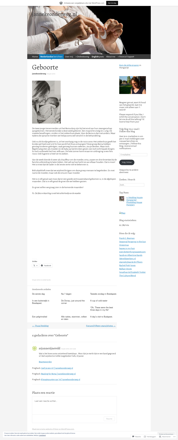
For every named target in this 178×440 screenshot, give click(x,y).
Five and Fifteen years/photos (101, 326)
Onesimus (124, 245)
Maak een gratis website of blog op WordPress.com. (53, 429)
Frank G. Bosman (127, 238)
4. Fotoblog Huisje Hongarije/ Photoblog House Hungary (134, 201)
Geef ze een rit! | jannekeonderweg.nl (57, 368)
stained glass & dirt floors (130, 262)
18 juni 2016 (51, 74)
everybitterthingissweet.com (132, 252)
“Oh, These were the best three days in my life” (101, 308)
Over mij (69, 56)
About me (110, 56)
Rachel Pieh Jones (127, 265)
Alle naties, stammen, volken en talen (74, 317)
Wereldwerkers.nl (127, 258)
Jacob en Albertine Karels (130, 255)
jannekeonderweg (39, 74)
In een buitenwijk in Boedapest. (40, 301)
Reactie (109, 419)
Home (35, 56)
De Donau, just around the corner (73, 301)
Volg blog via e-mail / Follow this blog (129, 130)
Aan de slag (112, 3)
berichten (51, 56)
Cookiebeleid (42, 435)
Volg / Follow (127, 162)
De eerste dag (38, 293)
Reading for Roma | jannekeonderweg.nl (58, 374)
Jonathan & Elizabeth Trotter (132, 272)
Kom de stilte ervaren (129, 65)
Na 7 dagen (66, 293)
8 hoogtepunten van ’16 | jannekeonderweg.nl (60, 379)
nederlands (46, 280)
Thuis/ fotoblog (40, 326)
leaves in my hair (127, 248)
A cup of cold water (98, 300)
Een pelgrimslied (39, 316)
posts (98, 56)
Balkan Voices (125, 269)
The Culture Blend (127, 275)
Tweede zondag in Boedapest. (103, 293)
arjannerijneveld (49, 348)
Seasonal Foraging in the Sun (132, 241)
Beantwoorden (45, 362)
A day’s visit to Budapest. (101, 316)
